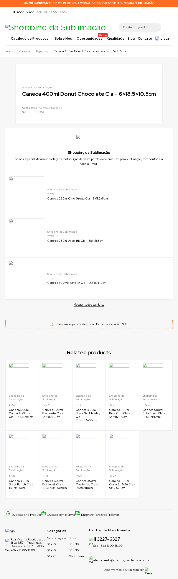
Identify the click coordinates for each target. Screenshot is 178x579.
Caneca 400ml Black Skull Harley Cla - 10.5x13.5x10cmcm (88, 415)
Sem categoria (56, 538)
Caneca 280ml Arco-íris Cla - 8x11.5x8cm (75, 241)
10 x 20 (51, 556)
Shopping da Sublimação (62, 189)
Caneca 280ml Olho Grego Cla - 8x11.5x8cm (77, 198)
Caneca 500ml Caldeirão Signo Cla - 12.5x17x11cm (21, 413)
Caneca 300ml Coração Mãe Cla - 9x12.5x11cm (122, 484)
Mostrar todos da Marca (89, 305)
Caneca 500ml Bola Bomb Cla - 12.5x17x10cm (154, 413)
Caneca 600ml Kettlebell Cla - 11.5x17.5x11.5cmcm (54, 484)
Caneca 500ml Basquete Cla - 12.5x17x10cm (53, 413)
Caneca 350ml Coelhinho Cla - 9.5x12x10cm (87, 484)
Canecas (24, 51)
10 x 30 (74, 544)
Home (9, 51)
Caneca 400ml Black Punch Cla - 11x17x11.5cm (21, 484)
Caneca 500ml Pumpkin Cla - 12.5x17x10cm (77, 283)
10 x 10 (51, 544)
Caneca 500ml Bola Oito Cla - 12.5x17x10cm (119, 413)
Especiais (42, 51)
